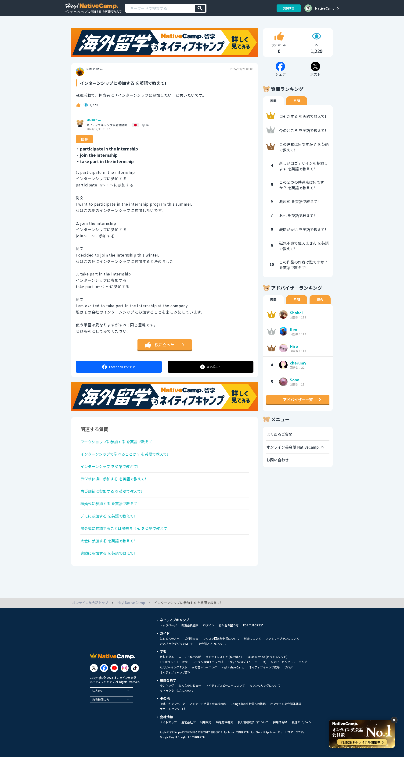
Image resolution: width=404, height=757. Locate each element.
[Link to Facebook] (104, 668)
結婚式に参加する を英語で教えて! (109, 503)
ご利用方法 (191, 638)
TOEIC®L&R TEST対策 (174, 662)
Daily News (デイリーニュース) (247, 662)
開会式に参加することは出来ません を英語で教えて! (124, 528)
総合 (320, 299)
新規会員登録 (189, 625)
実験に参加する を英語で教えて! (107, 553)
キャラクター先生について (177, 690)
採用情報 (278, 722)
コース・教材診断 (190, 656)
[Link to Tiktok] (135, 668)
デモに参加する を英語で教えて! (107, 516)
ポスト (214, 366)
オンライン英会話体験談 (285, 703)
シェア (122, 366)
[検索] (200, 8)
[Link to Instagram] (125, 668)
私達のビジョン (301, 722)
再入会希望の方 (228, 625)
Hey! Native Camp (233, 667)
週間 (273, 100)
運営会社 (187, 722)
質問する (288, 8)
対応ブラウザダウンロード (177, 643)
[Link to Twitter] (94, 668)
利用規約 (205, 722)
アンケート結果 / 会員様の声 (208, 703)
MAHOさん (94, 119)
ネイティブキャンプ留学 (175, 672)
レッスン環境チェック (206, 662)
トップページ (168, 625)
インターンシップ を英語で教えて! (109, 466)
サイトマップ (168, 722)
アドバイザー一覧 (298, 399)
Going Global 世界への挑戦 (248, 703)
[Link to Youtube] (114, 668)
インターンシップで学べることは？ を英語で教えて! (124, 454)
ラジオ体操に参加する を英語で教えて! (113, 479)
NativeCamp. (325, 8)
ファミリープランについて (282, 638)
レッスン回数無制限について (221, 638)
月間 (296, 100)
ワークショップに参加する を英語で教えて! (117, 441)
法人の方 (98, 691)
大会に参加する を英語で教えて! (107, 540)
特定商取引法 (224, 722)
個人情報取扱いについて (253, 722)
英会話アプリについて (212, 643)
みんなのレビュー (190, 685)
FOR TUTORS (251, 625)
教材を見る (167, 656)
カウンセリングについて (264, 685)
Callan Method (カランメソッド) (266, 656)
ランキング (167, 685)
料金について (252, 638)
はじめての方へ (170, 638)
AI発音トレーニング (204, 667)
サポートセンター (171, 709)
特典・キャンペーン (172, 703)
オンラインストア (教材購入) (224, 656)
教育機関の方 (100, 699)
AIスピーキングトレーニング (289, 662)
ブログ (288, 667)
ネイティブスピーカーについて (225, 685)
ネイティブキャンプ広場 (264, 667)
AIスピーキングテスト (174, 667)
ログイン (208, 625)
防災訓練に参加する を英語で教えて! (111, 491)
